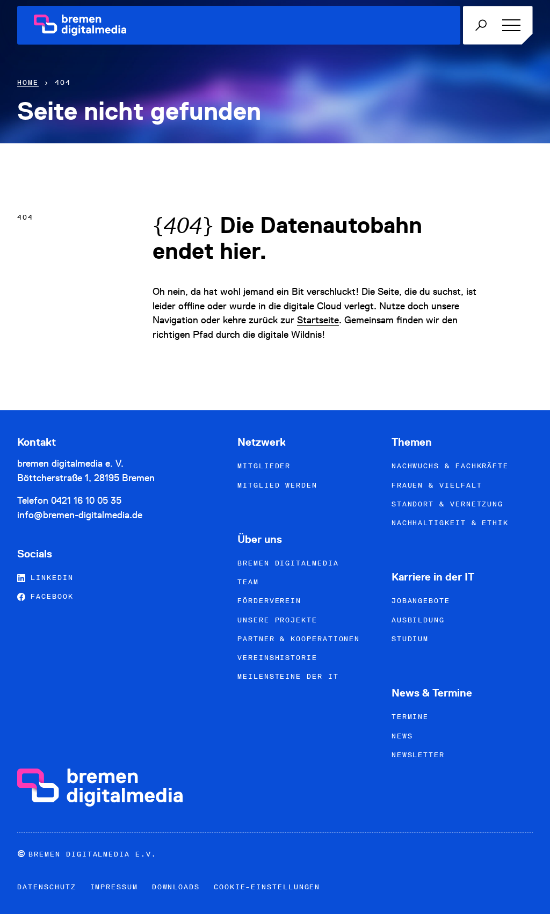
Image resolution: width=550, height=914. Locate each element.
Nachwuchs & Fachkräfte (450, 466)
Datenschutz (46, 887)
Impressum (114, 887)
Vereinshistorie (277, 658)
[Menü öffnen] (509, 25)
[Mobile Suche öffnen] (481, 25)
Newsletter (418, 755)
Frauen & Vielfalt (437, 485)
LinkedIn (49, 578)
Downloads (176, 887)
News (402, 736)
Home (28, 82)
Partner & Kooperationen (298, 639)
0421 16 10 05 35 (86, 500)
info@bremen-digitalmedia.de (79, 514)
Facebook (49, 596)
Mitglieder (264, 466)
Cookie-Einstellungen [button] (267, 887)
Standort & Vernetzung (447, 504)
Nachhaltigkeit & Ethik (450, 523)
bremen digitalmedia (287, 563)
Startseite (318, 319)
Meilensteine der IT (287, 676)
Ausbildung (418, 620)
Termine (410, 717)
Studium (410, 639)
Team (248, 582)
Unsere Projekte (277, 620)
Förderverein (269, 601)
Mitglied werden (277, 485)
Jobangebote (421, 601)
